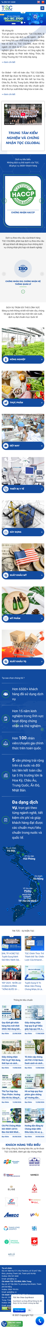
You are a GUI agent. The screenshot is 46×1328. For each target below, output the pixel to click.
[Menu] (42, 8)
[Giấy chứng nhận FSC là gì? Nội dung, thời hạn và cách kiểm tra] (11, 1047)
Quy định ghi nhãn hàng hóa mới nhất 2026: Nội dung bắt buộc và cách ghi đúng (11, 1026)
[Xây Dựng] (23, 516)
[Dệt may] (23, 430)
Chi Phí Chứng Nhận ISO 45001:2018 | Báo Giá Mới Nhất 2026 (11, 1129)
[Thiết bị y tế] (23, 473)
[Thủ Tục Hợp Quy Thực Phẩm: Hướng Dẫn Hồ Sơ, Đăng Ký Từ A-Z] (11, 1081)
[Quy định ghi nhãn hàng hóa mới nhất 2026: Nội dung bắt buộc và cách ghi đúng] (11, 1012)
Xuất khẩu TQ (18, 661)
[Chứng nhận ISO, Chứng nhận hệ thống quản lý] (23, 268)
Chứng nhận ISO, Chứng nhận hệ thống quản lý (23, 282)
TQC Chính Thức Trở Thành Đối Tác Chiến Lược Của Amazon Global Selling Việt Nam (34, 957)
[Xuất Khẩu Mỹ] (23, 559)
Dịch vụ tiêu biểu (23, 159)
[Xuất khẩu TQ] (23, 646)
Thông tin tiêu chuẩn (23, 1000)
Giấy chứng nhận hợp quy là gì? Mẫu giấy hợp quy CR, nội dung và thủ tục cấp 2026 (34, 1026)
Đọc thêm (5, 1033)
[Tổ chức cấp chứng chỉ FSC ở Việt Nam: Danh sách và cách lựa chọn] (34, 1047)
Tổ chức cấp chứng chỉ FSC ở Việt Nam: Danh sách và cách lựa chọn (34, 1060)
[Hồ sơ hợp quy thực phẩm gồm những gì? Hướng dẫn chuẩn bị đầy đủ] (34, 1081)
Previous (8, 18)
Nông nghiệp (17, 359)
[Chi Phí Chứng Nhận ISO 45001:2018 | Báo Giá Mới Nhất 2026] (11, 1115)
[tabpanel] (23, 18)
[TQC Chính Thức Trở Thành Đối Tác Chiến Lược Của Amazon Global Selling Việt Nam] (34, 943)
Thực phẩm (16, 402)
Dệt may (14, 445)
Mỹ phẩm (15, 618)
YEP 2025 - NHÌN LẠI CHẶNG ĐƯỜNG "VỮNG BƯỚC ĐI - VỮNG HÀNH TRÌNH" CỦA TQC (11, 986)
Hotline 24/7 (14, 1323)
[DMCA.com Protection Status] (10, 1308)
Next (38, 18)
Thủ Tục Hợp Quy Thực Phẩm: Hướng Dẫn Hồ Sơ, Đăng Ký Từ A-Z (11, 1095)
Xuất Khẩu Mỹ (18, 575)
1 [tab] (22, 23)
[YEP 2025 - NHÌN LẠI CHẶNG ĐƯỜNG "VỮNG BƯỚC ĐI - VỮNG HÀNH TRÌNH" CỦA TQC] (11, 972)
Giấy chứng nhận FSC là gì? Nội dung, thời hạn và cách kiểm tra (11, 1060)
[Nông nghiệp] (23, 344)
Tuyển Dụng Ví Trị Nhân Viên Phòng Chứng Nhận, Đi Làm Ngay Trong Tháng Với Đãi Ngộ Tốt (34, 986)
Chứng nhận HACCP (23, 212)
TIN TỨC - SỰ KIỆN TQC (23, 931)
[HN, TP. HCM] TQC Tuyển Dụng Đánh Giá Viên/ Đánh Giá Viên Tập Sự (10, 957)
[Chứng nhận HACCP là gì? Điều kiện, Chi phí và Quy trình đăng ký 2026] (23, 194)
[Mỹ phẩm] (23, 602)
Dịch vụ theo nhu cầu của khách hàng (23, 238)
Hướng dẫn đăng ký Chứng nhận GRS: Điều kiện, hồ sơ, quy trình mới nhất (34, 1129)
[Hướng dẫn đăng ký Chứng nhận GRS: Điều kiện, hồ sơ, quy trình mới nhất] (34, 1115)
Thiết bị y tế (17, 488)
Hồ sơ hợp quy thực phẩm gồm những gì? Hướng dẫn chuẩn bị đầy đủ (34, 1095)
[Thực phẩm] (23, 387)
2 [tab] (24, 22)
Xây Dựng (15, 532)
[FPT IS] (11, 1162)
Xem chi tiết (9, 62)
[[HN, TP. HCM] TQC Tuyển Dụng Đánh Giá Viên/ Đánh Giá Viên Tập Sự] (11, 943)
